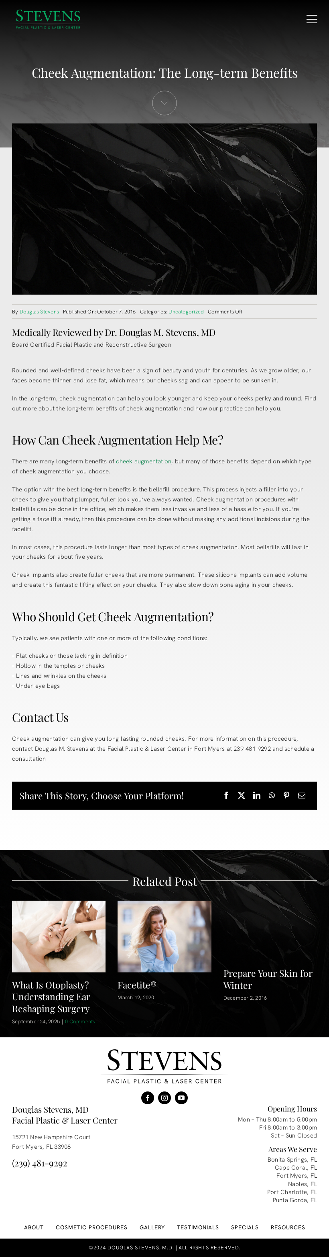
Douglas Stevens (39, 311)
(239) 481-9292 (39, 1162)
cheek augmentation (143, 461)
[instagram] (164, 1097)
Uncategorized (186, 311)
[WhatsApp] (272, 796)
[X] (241, 796)
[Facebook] (226, 796)
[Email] (301, 796)
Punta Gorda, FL (295, 1200)
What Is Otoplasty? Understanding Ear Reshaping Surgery (51, 996)
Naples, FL (302, 1184)
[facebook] (147, 1097)
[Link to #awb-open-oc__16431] (312, 19)
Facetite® (137, 984)
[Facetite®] (164, 936)
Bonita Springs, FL (292, 1160)
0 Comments (80, 1021)
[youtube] (181, 1097)
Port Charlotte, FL (292, 1192)
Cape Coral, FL (296, 1168)
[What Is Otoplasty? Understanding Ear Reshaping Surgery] (59, 936)
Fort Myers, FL (296, 1176)
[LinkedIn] (256, 796)
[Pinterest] (286, 796)
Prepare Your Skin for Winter (268, 979)
